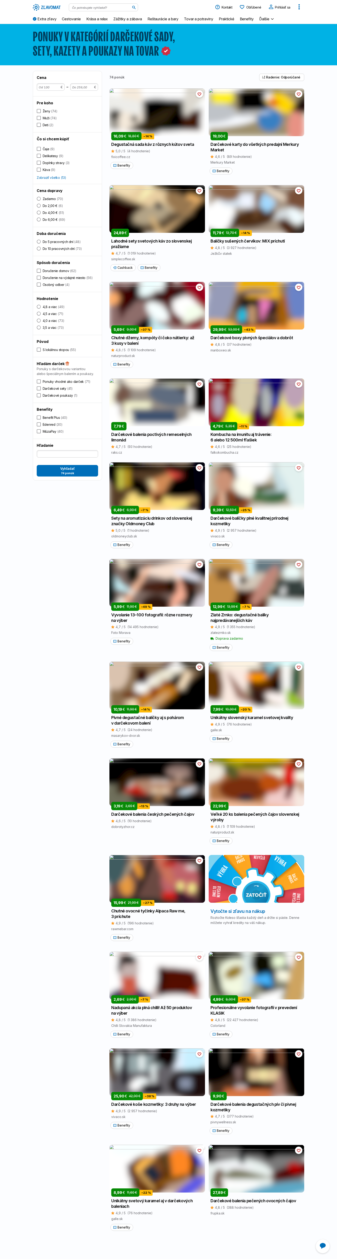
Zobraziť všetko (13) (51, 178)
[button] (267, 19)
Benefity (123, 165)
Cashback (125, 268)
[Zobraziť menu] (299, 7)
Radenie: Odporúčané (283, 77)
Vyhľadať (67, 471)
